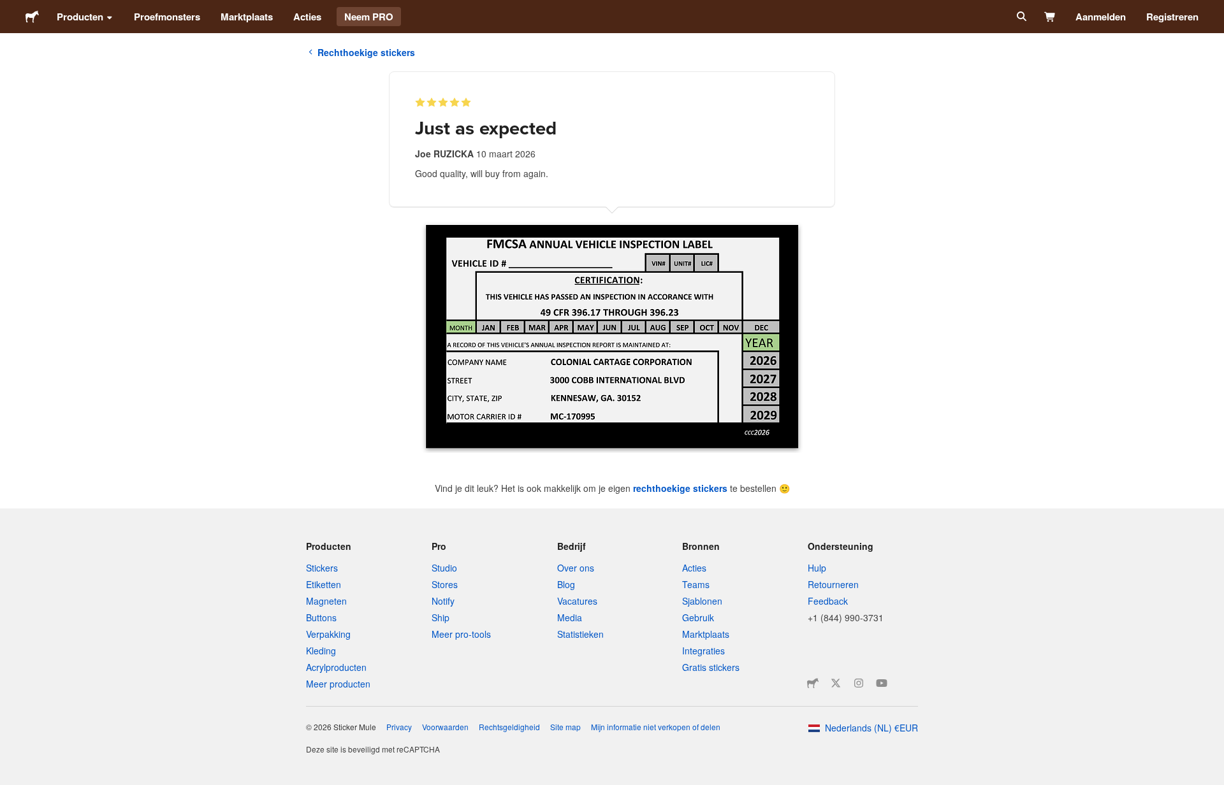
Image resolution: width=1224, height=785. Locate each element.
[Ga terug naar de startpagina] (32, 16)
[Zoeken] (1020, 16)
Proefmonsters (167, 17)
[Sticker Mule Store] (813, 683)
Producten (80, 17)
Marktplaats (247, 17)
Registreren (1172, 17)
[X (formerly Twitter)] (836, 683)
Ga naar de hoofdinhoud (9, 9)
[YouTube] (882, 683)
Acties (307, 17)
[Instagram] (859, 683)
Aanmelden (1100, 17)
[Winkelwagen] (1050, 16)
